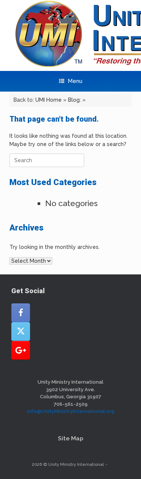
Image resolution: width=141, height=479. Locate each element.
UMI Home (48, 100)
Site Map (70, 438)
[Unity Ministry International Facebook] (20, 312)
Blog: (74, 100)
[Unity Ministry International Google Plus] (20, 350)
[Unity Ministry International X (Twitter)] (20, 331)
